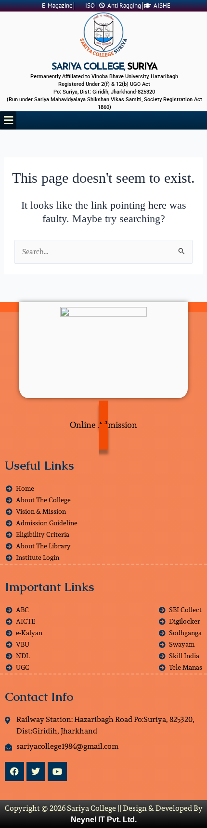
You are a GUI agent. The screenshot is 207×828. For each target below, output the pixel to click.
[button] (8, 120)
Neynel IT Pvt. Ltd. (104, 820)
